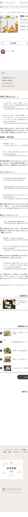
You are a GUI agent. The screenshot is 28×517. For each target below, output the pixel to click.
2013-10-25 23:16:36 (20, 269)
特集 (5, 452)
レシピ (16, 449)
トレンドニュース (8, 449)
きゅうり (22, 6)
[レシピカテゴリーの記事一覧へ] (22, 30)
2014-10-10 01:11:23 (18, 180)
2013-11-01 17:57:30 (21, 155)
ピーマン (12, 6)
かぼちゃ (17, 6)
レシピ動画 (23, 449)
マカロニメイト (16, 452)
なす (8, 6)
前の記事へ (14, 43)
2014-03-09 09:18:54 (22, 250)
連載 (9, 452)
